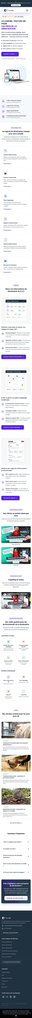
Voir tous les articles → (16, 823)
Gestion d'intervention (7, 942)
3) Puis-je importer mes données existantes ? (12, 856)
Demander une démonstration (10, 932)
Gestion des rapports (7, 956)
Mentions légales (6, 972)
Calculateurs (5, 981)
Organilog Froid (5, 1005)
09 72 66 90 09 (7, 928)
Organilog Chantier (5, 1003)
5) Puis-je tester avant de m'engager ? (14, 872)
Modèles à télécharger (7, 978)
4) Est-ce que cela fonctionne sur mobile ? (14, 864)
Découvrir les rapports (10, 498)
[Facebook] (14, 996)
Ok (16, 1015)
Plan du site (4, 987)
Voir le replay (15, 5)
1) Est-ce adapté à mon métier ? (12, 842)
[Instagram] (7, 996)
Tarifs (3, 984)
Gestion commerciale (7, 945)
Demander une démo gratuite (16, 898)
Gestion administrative (7, 948)
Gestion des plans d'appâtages (9, 953)
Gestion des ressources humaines (10, 950)
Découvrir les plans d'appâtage (13, 427)
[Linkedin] (10, 996)
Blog (3, 975)
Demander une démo (10, 54)
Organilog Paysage (23, 1003)
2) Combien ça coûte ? (9, 849)
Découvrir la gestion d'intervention (14, 356)
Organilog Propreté (14, 1003)
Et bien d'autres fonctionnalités (12, 962)
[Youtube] (3, 996)
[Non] (30, 1013)
